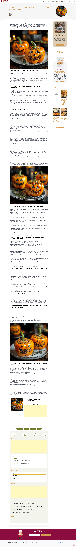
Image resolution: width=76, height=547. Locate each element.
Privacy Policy (63, 1)
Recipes (47, 1)
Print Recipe (26, 422)
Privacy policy (25, 542)
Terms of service (32, 542)
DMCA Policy (38, 542)
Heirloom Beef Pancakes (41, 82)
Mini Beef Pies (36, 234)
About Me (52, 1)
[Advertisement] (35, 411)
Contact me (20, 542)
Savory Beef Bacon (27, 82)
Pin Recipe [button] (32, 422)
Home (43, 1)
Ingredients (13, 435)
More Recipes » (60, 127)
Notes (45, 435)
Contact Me (58, 1)
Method (35, 435)
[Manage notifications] (74, 545)
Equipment (24, 435)
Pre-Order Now (60, 81)
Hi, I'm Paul (16, 542)
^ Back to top (8, 542)
